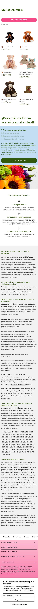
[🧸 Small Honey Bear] (28, 36)
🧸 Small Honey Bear (26, 47)
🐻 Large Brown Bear (8, 100)
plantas (30, 265)
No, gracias (18, 600)
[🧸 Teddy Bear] (10, 62)
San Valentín (10, 382)
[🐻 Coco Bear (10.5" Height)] (28, 89)
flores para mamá (7, 379)
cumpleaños (29, 377)
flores (9, 398)
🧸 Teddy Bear (6, 72)
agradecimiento (7, 377)
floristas (17, 260)
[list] (19, 218)
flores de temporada (18, 384)
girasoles (13, 391)
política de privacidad (8, 573)
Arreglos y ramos (19, 161)
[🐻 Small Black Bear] (10, 36)
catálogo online (29, 515)
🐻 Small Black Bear (8, 47)
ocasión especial (7, 275)
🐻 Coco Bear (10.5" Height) (26, 100)
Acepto (18, 595)
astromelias (5, 391)
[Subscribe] (35, 562)
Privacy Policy (28, 590)
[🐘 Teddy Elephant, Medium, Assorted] (28, 62)
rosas (33, 388)
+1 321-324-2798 (30, 220)
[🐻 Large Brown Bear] (10, 89)
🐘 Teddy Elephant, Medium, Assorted (26, 73)
